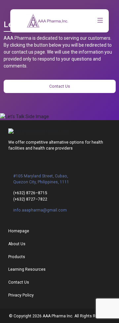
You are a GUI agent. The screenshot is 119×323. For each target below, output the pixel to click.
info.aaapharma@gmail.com (40, 210)
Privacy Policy (21, 295)
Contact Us (59, 86)
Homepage (18, 231)
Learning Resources (27, 269)
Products (16, 256)
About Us (16, 244)
